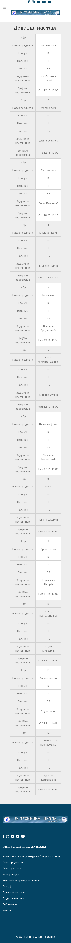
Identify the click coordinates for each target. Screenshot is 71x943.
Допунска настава (14, 892)
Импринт (8, 910)
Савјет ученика (12, 868)
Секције (7, 886)
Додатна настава (13, 898)
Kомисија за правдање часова (21, 880)
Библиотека (10, 904)
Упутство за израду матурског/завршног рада (31, 856)
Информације (11, 874)
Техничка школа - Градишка (39, 936)
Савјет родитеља (13, 862)
